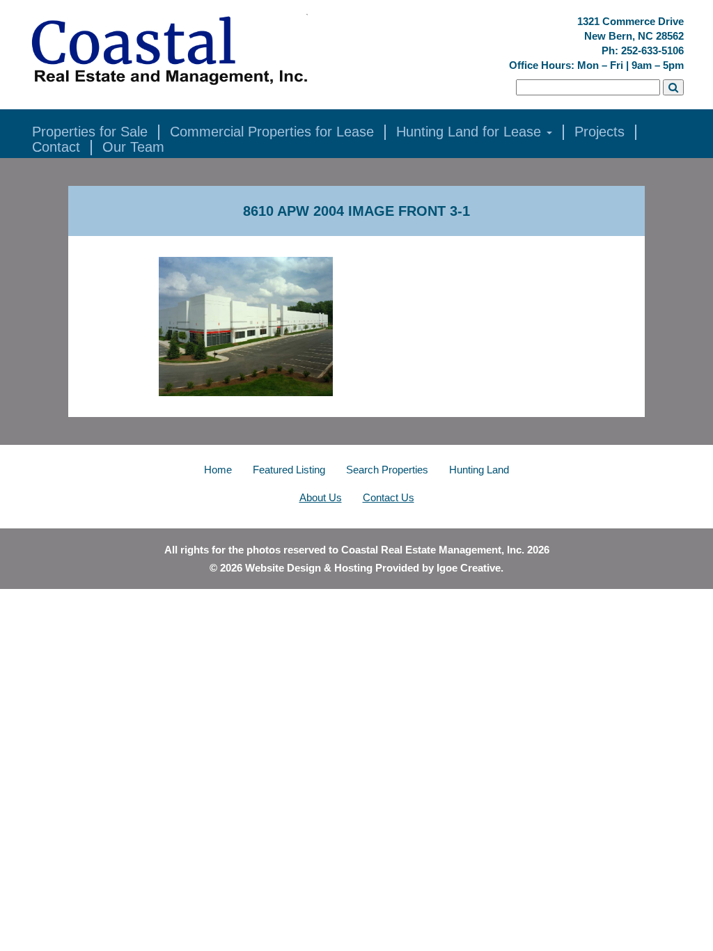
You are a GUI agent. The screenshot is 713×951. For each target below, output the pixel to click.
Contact (56, 147)
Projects (599, 132)
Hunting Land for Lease (470, 132)
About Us (320, 497)
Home (218, 469)
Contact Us (388, 497)
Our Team (133, 147)
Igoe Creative (469, 568)
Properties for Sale (90, 132)
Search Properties (387, 469)
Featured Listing (289, 469)
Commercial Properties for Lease (272, 132)
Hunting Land (479, 469)
